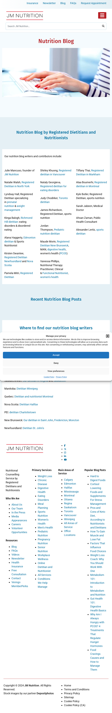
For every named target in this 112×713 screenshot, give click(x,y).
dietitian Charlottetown (22, 412)
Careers (16, 524)
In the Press (18, 512)
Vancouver (70, 515)
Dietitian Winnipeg (27, 388)
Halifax (68, 487)
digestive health (56, 249)
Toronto (68, 511)
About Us (17, 504)
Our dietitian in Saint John (38, 420)
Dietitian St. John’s (33, 428)
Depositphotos (45, 693)
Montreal (69, 495)
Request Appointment (93, 3)
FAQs (73, 3)
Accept (56, 355)
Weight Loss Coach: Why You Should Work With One (97, 563)
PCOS (63, 253)
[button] (107, 336)
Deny (56, 363)
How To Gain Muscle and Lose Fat (97, 535)
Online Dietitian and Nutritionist (45, 567)
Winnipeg (69, 519)
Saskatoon (70, 507)
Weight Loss (45, 476)
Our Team (17, 508)
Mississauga (71, 491)
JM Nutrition (11, 174)
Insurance (32, 3)
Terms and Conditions (76, 689)
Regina (68, 503)
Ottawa (68, 499)
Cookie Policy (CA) (74, 705)
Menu (102, 15)
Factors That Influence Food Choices (98, 547)
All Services (44, 574)
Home (67, 685)
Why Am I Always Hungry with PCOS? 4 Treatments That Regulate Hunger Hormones (97, 630)
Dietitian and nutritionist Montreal (33, 396)
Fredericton (61, 420)
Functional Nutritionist (55, 273)
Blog (62, 3)
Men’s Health (45, 527)
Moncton (74, 420)
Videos (15, 554)
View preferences (56, 371)
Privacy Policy (61, 377)
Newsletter (49, 3)
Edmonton (70, 483)
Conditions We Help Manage (44, 582)
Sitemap (69, 697)
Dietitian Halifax (29, 404)
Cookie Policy (49, 377)
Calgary (68, 479)
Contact (16, 578)
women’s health (49, 277)
